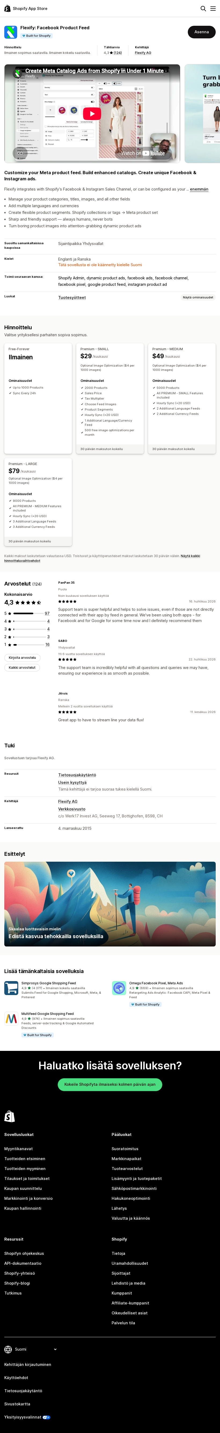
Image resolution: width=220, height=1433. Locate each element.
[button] (56, 990)
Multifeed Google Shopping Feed (47, 1014)
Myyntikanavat (18, 1148)
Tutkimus (13, 1293)
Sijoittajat (121, 1273)
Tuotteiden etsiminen (24, 1158)
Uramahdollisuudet (130, 1263)
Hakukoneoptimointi (131, 1198)
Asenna (202, 32)
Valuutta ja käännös (131, 1218)
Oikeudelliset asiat (130, 1313)
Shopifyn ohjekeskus (24, 1253)
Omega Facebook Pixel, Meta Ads (156, 983)
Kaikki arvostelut (22, 668)
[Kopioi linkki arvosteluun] (78, 583)
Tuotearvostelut (127, 1168)
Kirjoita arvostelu (22, 658)
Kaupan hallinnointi (22, 1208)
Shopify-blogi (17, 1283)
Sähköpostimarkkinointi (134, 1188)
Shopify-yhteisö (19, 1273)
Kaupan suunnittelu (23, 1188)
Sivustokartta (17, 1404)
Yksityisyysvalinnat (22, 1417)
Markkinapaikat (126, 1158)
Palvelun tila (123, 1323)
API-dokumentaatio (22, 1263)
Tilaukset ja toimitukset (27, 1178)
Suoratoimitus (125, 1148)
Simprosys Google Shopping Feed (48, 983)
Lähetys (119, 1208)
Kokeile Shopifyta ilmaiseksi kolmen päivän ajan (110, 1084)
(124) (117, 53)
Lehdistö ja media (128, 1283)
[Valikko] (213, 8)
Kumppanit (122, 1293)
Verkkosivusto (71, 809)
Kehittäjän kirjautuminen (27, 1364)
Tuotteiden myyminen (25, 1168)
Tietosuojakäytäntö (77, 775)
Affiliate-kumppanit (130, 1303)
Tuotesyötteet (72, 297)
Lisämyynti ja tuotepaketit (137, 1178)
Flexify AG (143, 53)
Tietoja (118, 1253)
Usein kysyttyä (72, 782)
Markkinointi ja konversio (28, 1198)
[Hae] (203, 8)
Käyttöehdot (16, 1377)
